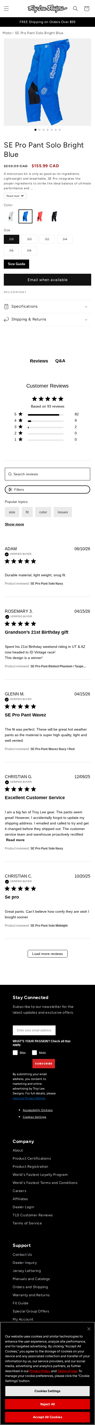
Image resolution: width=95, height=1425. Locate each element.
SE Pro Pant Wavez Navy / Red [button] (52, 749)
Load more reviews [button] (47, 954)
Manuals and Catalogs (31, 1279)
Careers (19, 1191)
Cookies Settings (34, 1117)
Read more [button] (15, 840)
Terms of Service (27, 1223)
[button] (6, 8)
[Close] (88, 1328)
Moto (7, 33)
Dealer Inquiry (25, 1263)
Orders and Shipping (30, 1287)
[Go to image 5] (52, 130)
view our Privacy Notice (29, 1098)
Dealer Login (23, 1207)
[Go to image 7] (60, 130)
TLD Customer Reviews (33, 1215)
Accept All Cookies (47, 1417)
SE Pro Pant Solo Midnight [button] (49, 925)
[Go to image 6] (56, 130)
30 (32, 239)
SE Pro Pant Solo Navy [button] (46, 583)
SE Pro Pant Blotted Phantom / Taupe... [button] (58, 666)
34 (68, 239)
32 (50, 239)
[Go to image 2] (40, 130)
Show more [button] (14, 524)
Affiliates (20, 1199)
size (12, 512)
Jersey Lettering (27, 1271)
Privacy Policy (39, 1371)
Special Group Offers (31, 1311)
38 (32, 250)
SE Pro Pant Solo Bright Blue (39, 33)
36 (14, 250)
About (18, 1150)
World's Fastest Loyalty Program (40, 1175)
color (43, 512)
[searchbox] (47, 474)
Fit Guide (20, 1303)
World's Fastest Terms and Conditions (45, 1183)
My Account (23, 1319)
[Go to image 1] (35, 130)
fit (27, 512)
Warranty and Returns (31, 1295)
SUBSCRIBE (43, 1064)
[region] (47, 1373)
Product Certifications (32, 1158)
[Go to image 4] (48, 130)
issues (63, 512)
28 (14, 239)
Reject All (47, 1404)
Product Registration (30, 1166)
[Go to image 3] (44, 130)
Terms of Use (67, 1371)
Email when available (48, 280)
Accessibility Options (38, 1110)
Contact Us (22, 1254)
